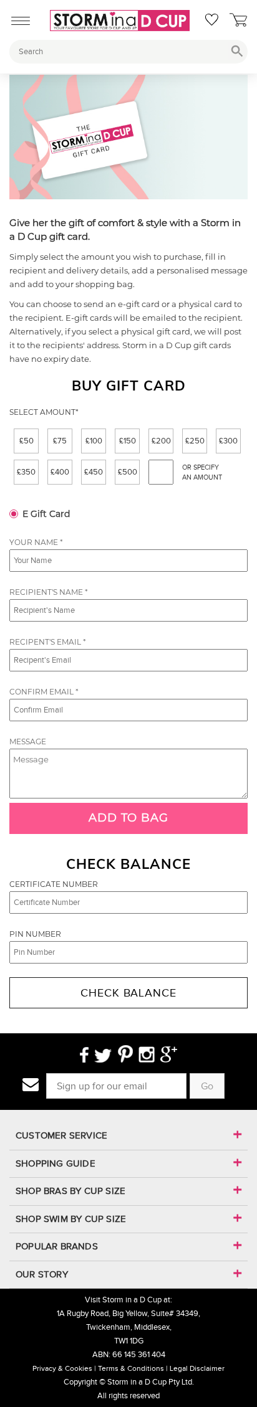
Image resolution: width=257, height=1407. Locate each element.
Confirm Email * (44, 691)
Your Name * (36, 542)
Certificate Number (53, 884)
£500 (127, 471)
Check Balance (128, 993)
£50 (26, 440)
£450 (93, 471)
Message (27, 741)
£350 (26, 471)
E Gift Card (46, 513)
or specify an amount (202, 472)
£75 (60, 440)
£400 (60, 471)
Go (207, 1086)
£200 (161, 440)
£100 (93, 440)
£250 (195, 440)
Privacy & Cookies (62, 1368)
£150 (127, 440)
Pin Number (35, 934)
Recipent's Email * (47, 642)
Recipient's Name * (48, 592)
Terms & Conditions (131, 1368)
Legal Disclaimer (197, 1368)
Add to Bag (128, 818)
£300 (228, 440)
